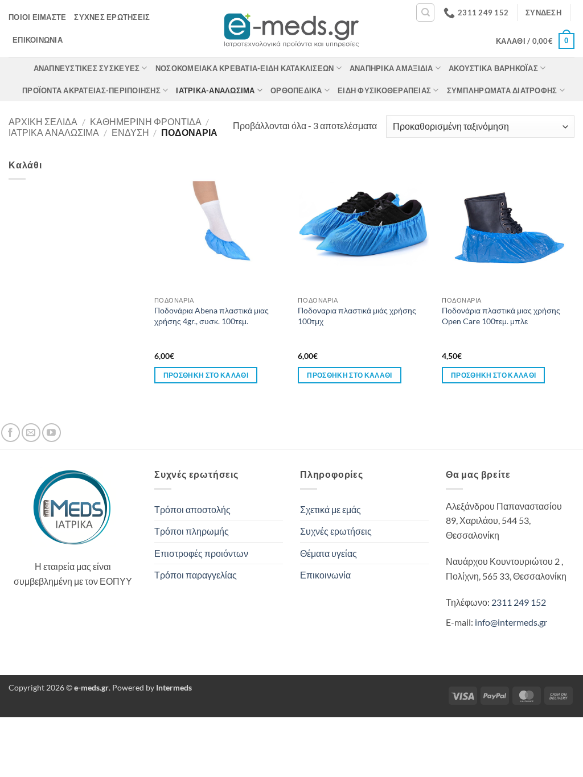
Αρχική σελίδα (43, 121)
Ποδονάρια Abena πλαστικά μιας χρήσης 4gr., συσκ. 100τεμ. (211, 315)
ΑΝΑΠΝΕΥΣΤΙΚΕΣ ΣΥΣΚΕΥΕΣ (87, 68)
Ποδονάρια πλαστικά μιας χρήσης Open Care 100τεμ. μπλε (501, 315)
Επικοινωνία (38, 39)
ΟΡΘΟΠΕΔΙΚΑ (296, 90)
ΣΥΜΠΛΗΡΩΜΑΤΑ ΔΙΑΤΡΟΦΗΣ (502, 90)
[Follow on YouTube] (51, 432)
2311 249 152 (518, 602)
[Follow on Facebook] (10, 432)
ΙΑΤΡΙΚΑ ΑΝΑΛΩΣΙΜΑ (54, 132)
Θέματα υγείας (328, 553)
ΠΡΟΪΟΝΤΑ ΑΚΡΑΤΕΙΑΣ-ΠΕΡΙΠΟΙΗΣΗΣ (91, 90)
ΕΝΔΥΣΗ (130, 132)
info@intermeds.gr (511, 622)
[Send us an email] (31, 432)
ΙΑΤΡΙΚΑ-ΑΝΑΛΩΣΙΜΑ (215, 90)
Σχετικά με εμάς (330, 509)
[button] (543, 12)
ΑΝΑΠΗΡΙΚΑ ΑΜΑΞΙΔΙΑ (391, 68)
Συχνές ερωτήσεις (112, 17)
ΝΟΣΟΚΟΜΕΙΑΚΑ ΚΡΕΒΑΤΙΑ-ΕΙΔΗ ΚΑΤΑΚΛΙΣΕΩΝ (244, 68)
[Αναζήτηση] (425, 12)
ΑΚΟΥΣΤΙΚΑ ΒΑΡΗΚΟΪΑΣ (493, 68)
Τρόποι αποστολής (192, 509)
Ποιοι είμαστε (37, 17)
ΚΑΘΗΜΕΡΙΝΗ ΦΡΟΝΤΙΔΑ (146, 121)
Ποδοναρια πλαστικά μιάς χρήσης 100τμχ (357, 315)
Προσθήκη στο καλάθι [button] (206, 375)
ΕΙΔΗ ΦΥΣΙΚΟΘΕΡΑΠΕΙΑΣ (384, 90)
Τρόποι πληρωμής (191, 531)
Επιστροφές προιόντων (201, 553)
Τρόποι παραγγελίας (195, 574)
